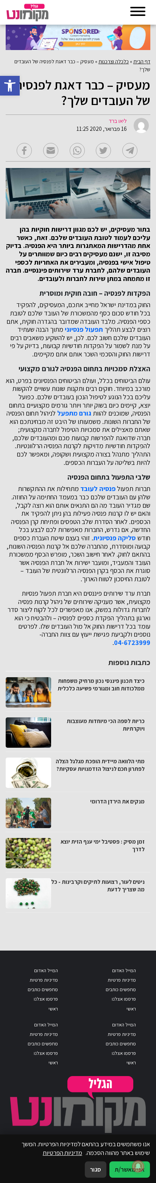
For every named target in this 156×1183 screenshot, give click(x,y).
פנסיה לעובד (97, 489)
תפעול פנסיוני (84, 329)
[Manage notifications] (138, 1166)
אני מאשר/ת (130, 1169)
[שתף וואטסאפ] (77, 150)
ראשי (131, 1009)
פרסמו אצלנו (124, 999)
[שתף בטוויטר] (103, 150)
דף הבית (141, 61)
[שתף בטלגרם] (129, 150)
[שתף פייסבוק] (24, 150)
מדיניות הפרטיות (62, 1152)
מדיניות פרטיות (122, 980)
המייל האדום (124, 970)
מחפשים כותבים (121, 989)
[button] (10, 86)
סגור (95, 1169)
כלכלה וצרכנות (113, 61)
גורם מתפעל (74, 413)
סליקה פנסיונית (114, 538)
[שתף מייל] (50, 150)
